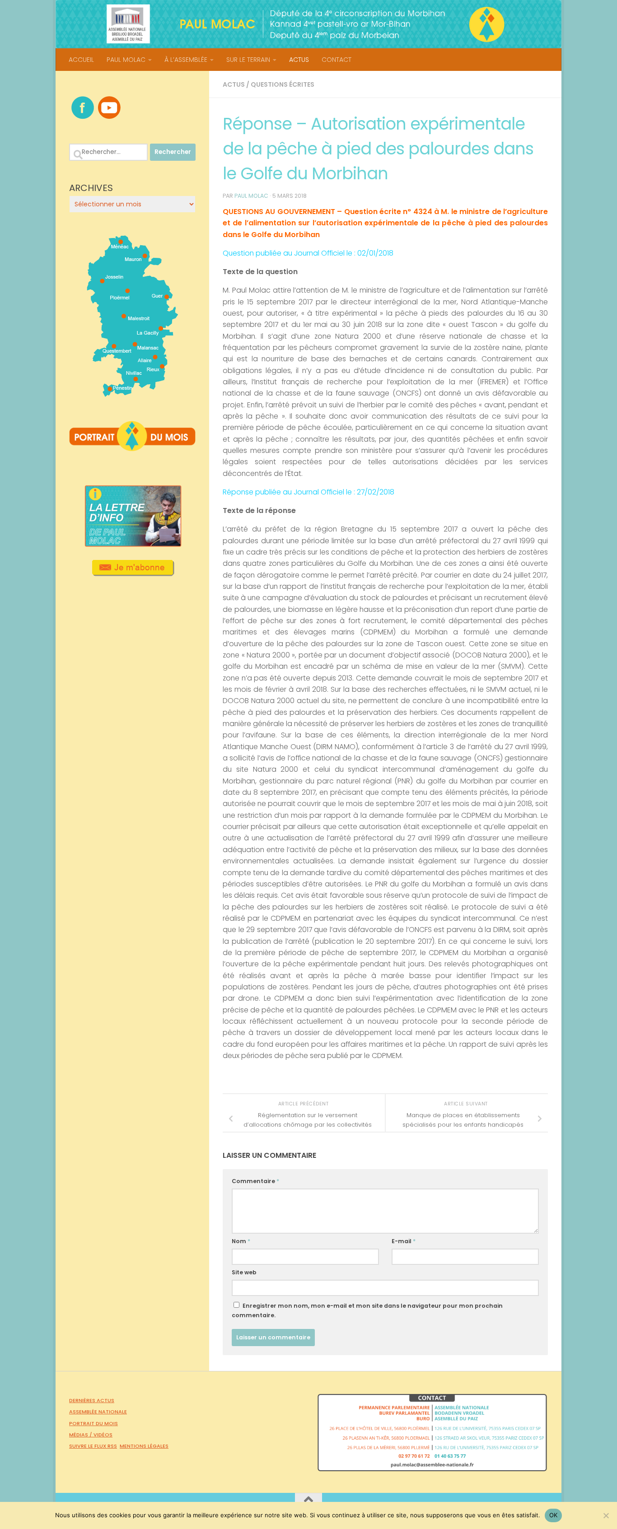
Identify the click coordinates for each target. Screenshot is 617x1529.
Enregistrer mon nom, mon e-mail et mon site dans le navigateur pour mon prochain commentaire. (367, 1310)
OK (553, 1515)
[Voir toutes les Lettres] (132, 544)
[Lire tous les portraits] (132, 447)
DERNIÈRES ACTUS (91, 1400)
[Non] (605, 1515)
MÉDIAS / (81, 1434)
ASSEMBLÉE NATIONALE (98, 1411)
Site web (244, 1272)
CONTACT (336, 59)
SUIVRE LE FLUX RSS (93, 1446)
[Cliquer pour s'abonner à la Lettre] (132, 573)
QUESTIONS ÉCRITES (282, 84)
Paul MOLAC (251, 196)
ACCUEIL (81, 59)
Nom (241, 1241)
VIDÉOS (102, 1434)
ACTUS (299, 59)
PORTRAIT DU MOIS (93, 1423)
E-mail (404, 1241)
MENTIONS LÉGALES (144, 1446)
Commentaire (255, 1181)
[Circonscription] (132, 393)
